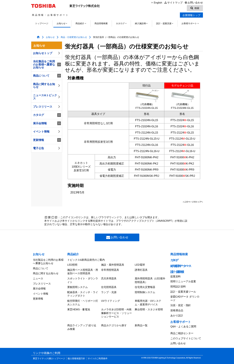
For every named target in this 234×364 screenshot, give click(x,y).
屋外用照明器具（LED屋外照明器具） (150, 280)
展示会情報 (40, 123)
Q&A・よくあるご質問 (183, 326)
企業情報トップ (191, 15)
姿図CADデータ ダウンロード (184, 298)
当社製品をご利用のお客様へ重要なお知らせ (44, 64)
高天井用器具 (108, 278)
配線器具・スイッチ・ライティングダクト (82, 294)
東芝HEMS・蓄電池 (78, 309)
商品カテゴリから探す (114, 325)
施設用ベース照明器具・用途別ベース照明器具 (82, 271)
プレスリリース (42, 106)
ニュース (38, 278)
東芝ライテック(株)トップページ (49, 358)
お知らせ (61, 23)
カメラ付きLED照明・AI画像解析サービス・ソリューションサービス (116, 313)
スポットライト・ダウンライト (82, 280)
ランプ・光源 (108, 292)
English (158, 2)
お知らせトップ (42, 53)
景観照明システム (77, 287)
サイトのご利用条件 (97, 358)
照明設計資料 (178, 286)
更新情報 (38, 139)
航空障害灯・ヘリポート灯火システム (82, 302)
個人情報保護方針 (76, 358)
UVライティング (110, 300)
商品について (41, 75)
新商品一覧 (141, 325)
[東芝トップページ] (44, 6)
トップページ (41, 23)
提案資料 (175, 276)
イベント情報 (41, 131)
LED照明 (72, 264)
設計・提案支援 (163, 23)
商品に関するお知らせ (44, 85)
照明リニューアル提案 (183, 281)
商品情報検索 (101, 23)
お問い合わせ (195, 2)
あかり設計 (176, 315)
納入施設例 (140, 23)
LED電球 (140, 264)
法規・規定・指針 (180, 305)
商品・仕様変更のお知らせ (74, 37)
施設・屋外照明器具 (112, 264)
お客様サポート (189, 23)
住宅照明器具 (108, 287)
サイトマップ (174, 2)
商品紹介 (80, 23)
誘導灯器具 (141, 269)
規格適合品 (176, 310)
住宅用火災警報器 (145, 287)
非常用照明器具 (110, 269)
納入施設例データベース (180, 265)
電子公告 (38, 148)
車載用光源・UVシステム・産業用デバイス (148, 302)
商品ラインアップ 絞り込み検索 (81, 327)
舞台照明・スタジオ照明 (149, 309)
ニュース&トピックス (45, 97)
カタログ (120, 23)
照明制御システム (145, 292)
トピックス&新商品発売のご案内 (86, 259)
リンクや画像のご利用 (46, 353)
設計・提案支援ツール (183, 291)
